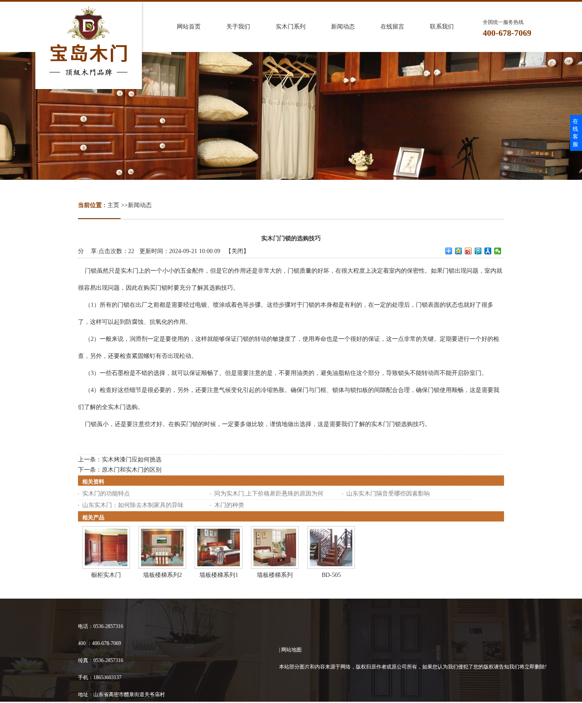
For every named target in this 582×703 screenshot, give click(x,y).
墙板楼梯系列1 (218, 575)
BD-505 (331, 575)
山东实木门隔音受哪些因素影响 (388, 493)
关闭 (237, 251)
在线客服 (575, 132)
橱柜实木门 (106, 575)
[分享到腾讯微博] (478, 251)
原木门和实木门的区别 (131, 470)
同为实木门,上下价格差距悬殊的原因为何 (268, 493)
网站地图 (291, 650)
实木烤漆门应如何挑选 (131, 459)
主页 (113, 205)
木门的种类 (229, 505)
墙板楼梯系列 (275, 575)
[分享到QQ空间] (458, 251)
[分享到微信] (497, 251)
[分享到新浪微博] (468, 251)
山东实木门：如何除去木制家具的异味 (133, 505)
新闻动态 (140, 205)
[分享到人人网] (488, 251)
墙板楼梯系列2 (162, 575)
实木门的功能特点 (106, 493)
